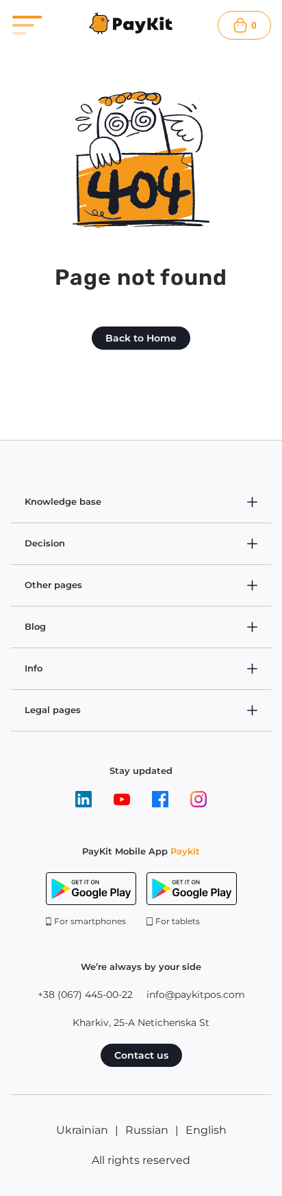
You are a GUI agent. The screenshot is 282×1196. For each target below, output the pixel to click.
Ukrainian (82, 1130)
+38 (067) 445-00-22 (85, 994)
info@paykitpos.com (195, 994)
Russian (146, 1130)
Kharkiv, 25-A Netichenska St (141, 1022)
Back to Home (141, 338)
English (206, 1130)
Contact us (141, 1055)
